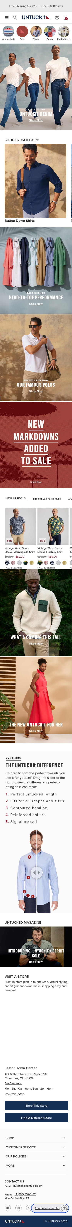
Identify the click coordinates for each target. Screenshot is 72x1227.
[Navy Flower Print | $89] (7, 562)
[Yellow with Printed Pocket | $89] (31, 562)
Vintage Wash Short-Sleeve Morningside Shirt (20, 550)
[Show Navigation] (6, 17)
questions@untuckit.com (27, 1186)
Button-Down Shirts (20, 221)
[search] (15, 17)
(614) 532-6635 (14, 1094)
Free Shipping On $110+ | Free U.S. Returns (36, 6)
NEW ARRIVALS (16, 498)
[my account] (57, 17)
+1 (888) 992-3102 (25, 1194)
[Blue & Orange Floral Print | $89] (13, 562)
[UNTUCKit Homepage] (36, 17)
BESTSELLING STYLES (47, 499)
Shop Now (36, 120)
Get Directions (13, 1083)
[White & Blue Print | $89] (19, 562)
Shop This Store (37, 1105)
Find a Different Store (36, 1118)
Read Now (36, 962)
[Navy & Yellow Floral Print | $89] (25, 562)
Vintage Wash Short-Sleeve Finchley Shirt (49, 550)
